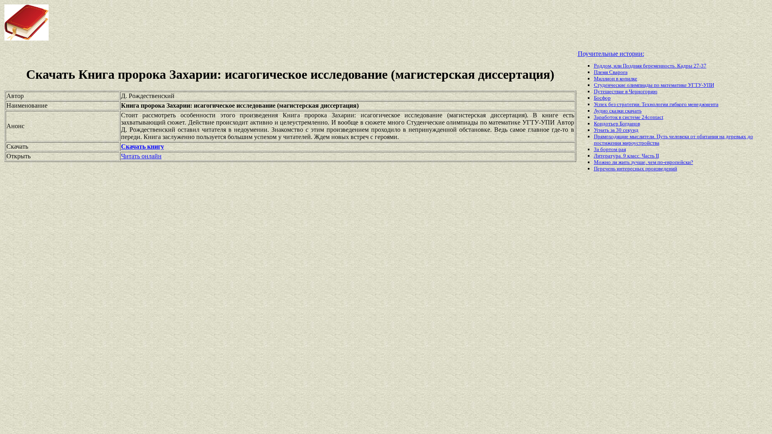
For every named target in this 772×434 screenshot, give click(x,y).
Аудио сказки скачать (618, 111)
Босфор (602, 98)
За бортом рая (610, 149)
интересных (631, 169)
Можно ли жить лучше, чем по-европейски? (643, 162)
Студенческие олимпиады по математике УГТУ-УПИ (654, 85)
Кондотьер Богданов (617, 124)
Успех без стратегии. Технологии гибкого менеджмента (656, 104)
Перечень (605, 169)
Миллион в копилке (615, 79)
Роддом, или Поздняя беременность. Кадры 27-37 (650, 66)
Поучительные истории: (611, 53)
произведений (661, 169)
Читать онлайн (141, 156)
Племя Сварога (611, 72)
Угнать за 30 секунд (616, 130)
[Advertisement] (309, 22)
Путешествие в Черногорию (625, 91)
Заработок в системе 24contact (628, 117)
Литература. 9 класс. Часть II (626, 156)
